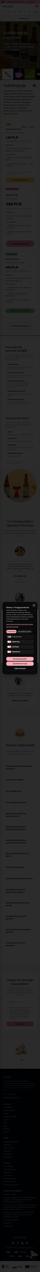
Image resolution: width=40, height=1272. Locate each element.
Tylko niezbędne (20, 668)
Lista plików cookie (24, 631)
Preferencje (11, 631)
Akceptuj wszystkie (20, 659)
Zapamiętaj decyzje (20, 663)
